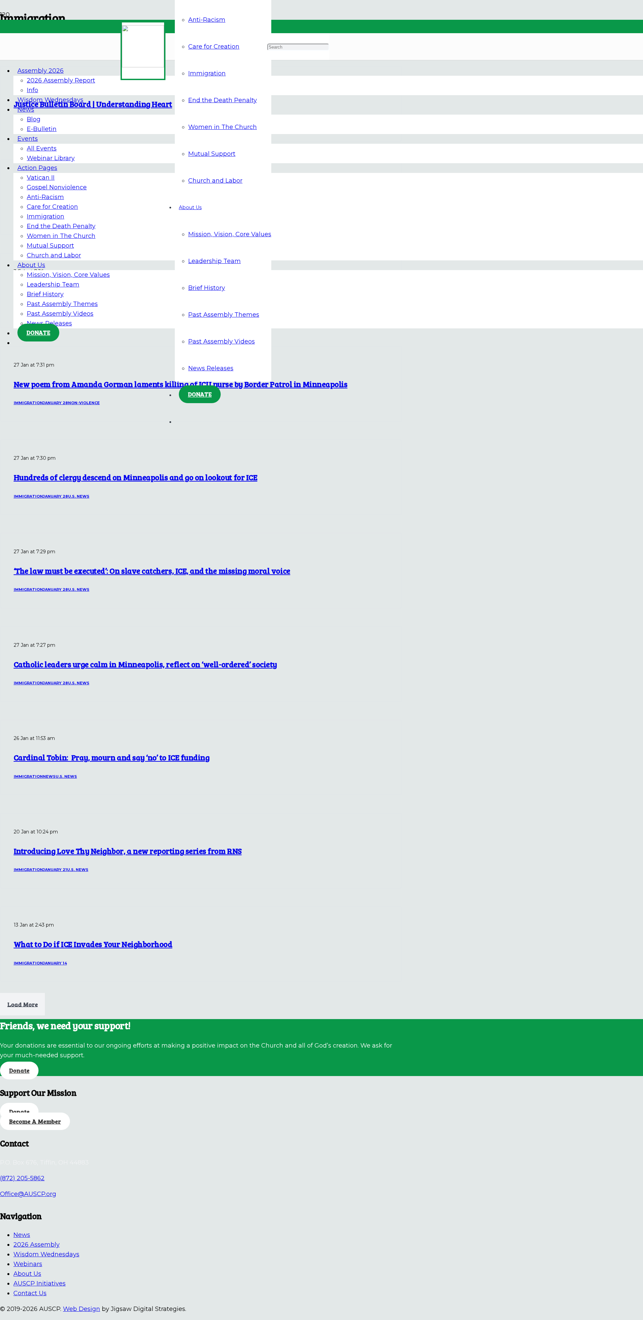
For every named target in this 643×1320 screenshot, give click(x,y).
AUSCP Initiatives (39, 1283)
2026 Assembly (36, 1244)
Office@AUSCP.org (28, 1194)
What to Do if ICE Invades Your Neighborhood (93, 944)
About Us (27, 1273)
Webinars (27, 1264)
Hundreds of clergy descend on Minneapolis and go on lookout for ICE (136, 477)
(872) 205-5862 (22, 1178)
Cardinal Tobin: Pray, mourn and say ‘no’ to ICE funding (112, 757)
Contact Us (30, 1293)
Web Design (81, 1309)
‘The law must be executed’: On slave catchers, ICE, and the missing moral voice (152, 570)
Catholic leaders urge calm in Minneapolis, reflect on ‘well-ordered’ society (145, 664)
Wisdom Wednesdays (46, 1254)
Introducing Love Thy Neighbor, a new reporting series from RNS (128, 850)
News (21, 1235)
